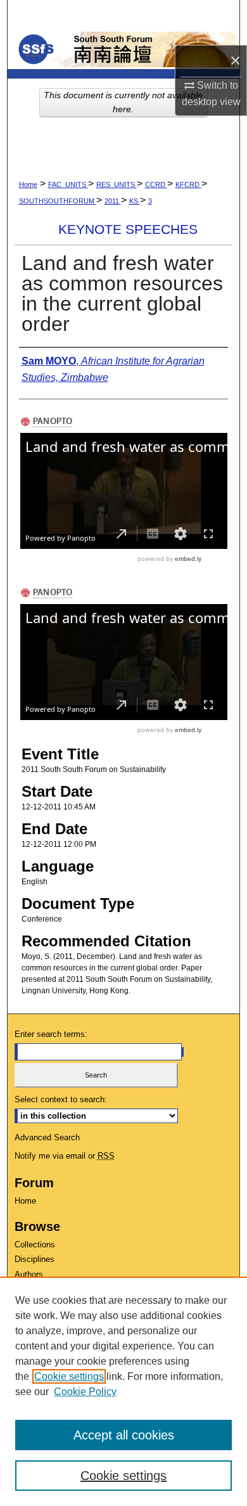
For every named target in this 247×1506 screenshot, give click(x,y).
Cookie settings (69, 1376)
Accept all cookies (123, 1435)
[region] (123, 1391)
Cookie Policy (85, 1391)
